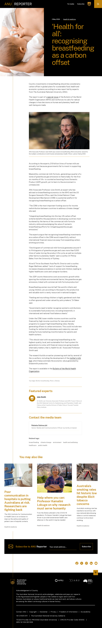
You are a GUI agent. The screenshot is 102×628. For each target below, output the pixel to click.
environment (57, 442)
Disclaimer (44, 612)
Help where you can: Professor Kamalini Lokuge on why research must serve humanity (53, 503)
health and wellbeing (70, 442)
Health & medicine (69, 19)
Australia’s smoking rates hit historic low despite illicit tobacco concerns (87, 495)
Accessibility (85, 612)
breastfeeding (34, 442)
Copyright (33, 612)
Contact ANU (21, 612)
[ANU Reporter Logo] (18, 4)
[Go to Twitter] (81, 563)
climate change (46, 442)
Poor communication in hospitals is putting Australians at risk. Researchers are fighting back (17, 501)
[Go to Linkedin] (91, 563)
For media (70, 4)
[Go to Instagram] (86, 563)
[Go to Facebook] (76, 563)
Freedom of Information (68, 612)
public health (42, 445)
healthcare (32, 445)
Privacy (53, 612)
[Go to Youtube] (96, 563)
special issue (52, 97)
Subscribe (80, 4)
